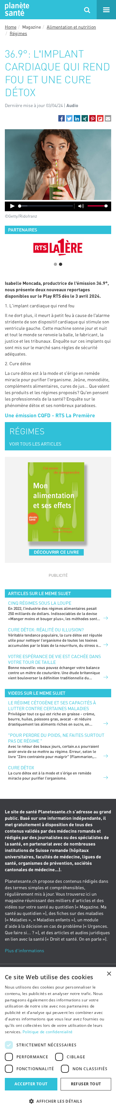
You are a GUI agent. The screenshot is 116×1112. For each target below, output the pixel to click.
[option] (58, 247)
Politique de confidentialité (47, 1032)
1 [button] (55, 264)
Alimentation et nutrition (71, 27)
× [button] (108, 974)
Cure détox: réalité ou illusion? (46, 629)
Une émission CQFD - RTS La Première (50, 415)
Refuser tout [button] (86, 1084)
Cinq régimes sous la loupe (39, 603)
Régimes (18, 33)
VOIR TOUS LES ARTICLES (35, 444)
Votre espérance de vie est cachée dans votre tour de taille (54, 659)
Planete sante (16, 9)
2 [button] (60, 264)
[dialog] (58, 1039)
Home (10, 27)
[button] (61, 118)
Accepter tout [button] (31, 1084)
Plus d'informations (24, 950)
